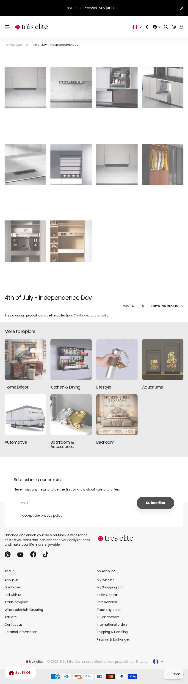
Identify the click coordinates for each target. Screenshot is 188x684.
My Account (106, 571)
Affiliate (11, 617)
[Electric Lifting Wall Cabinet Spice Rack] (71, 88)
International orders (112, 624)
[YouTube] (20, 555)
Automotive (16, 442)
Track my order (109, 609)
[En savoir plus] (156, 27)
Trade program (16, 602)
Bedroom (105, 442)
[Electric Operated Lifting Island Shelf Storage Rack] (25, 165)
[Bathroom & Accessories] (71, 414)
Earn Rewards (107, 602)
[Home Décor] (25, 359)
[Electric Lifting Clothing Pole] (162, 165)
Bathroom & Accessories (62, 444)
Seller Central (107, 595)
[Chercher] (166, 27)
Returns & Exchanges (113, 639)
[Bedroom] (117, 414)
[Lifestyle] (117, 359)
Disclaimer (13, 587)
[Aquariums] (162, 359)
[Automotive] (25, 414)
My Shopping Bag (110, 587)
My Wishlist (105, 580)
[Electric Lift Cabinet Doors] (71, 165)
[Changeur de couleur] (147, 27)
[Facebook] (33, 555)
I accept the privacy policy (41, 515)
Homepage (13, 45)
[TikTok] (45, 555)
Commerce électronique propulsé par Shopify (111, 661)
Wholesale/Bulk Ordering (24, 609)
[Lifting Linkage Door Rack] (117, 165)
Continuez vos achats (91, 315)
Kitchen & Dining (65, 387)
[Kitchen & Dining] (71, 359)
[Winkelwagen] (181, 27)
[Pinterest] (8, 555)
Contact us (13, 624)
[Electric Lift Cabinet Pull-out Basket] (117, 88)
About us (12, 580)
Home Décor (16, 387)
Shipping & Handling (112, 632)
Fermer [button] (181, 8)
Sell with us (13, 595)
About (9, 571)
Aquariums (152, 387)
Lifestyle (103, 387)
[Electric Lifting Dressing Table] (71, 241)
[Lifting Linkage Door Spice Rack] (25, 88)
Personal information (21, 632)
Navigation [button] (7, 27)
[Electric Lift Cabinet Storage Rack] (162, 88)
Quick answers (108, 617)
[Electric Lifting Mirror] (25, 241)
